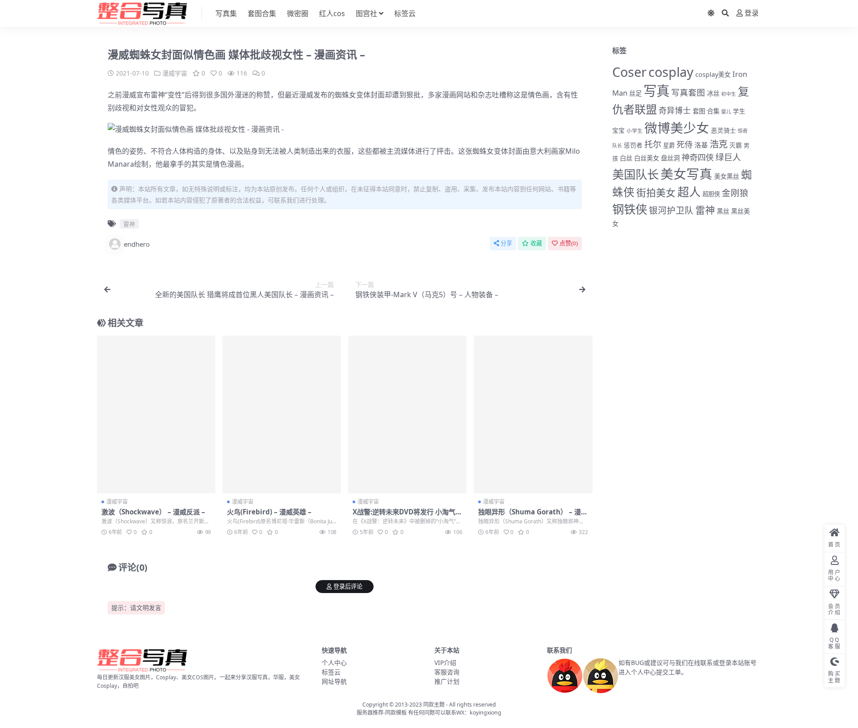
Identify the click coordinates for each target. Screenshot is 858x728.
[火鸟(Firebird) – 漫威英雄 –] (282, 415)
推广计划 (446, 681)
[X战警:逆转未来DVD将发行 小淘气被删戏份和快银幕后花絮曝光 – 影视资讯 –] (407, 415)
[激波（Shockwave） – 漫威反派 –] (156, 415)
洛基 (701, 144)
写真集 (226, 13)
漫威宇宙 (174, 73)
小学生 (635, 130)
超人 (689, 192)
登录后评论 (347, 586)
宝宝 (618, 130)
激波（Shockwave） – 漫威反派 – (153, 511)
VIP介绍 (445, 662)
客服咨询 (446, 672)
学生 (739, 111)
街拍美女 (656, 192)
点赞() (568, 243)
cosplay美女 (713, 74)
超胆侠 (711, 194)
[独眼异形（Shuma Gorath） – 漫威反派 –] (533, 415)
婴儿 (726, 111)
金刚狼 (735, 193)
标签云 (405, 13)
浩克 (719, 144)
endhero (137, 244)
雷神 (158, 95)
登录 (751, 13)
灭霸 (735, 145)
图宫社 (366, 13)
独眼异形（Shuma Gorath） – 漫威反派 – (533, 515)
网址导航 (334, 681)
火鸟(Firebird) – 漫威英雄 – (269, 511)
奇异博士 (675, 110)
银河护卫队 (671, 210)
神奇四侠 (697, 157)
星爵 (669, 145)
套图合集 (262, 13)
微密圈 (297, 13)
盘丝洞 (670, 158)
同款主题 (434, 704)
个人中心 (334, 662)
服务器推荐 (370, 712)
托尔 (652, 144)
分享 (506, 243)
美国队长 (635, 174)
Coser (629, 71)
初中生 (728, 94)
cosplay (671, 71)
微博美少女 (676, 127)
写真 (656, 91)
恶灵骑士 (723, 130)
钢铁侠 (629, 209)
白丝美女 (646, 158)
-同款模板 (395, 712)
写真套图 (688, 92)
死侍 (685, 144)
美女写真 (686, 173)
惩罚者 (633, 145)
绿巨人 (728, 157)
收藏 (536, 243)
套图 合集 (706, 111)
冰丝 (713, 93)
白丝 (626, 158)
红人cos (332, 13)
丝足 (635, 93)
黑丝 (723, 211)
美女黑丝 (726, 176)
